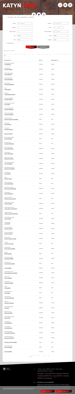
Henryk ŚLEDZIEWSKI (8, 183)
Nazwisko (14, 27)
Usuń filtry (41, 47)
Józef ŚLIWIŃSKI (7, 268)
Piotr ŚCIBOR (7, 104)
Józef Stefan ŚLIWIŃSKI (9, 263)
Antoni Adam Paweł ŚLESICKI (10, 208)
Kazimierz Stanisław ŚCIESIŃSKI (11, 119)
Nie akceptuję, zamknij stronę (63, 391)
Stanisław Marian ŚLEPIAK (10, 198)
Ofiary (18, 17)
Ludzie (15, 17)
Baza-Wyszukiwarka (23, 17)
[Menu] (70, 5)
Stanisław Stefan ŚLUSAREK (10, 342)
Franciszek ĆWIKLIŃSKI (9, 84)
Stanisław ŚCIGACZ (8, 129)
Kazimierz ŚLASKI (8, 178)
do (58, 27)
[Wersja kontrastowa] (65, 5)
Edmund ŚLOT (7, 318)
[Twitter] (39, 14)
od (53, 27)
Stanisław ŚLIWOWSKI (9, 303)
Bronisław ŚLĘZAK (8, 228)
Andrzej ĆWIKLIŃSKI (8, 79)
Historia (39, 369)
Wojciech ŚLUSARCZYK (9, 338)
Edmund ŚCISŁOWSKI (8, 148)
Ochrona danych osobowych (62, 373)
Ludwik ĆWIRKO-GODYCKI (9, 94)
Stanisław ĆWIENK (8, 69)
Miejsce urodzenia (12, 31)
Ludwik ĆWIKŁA (7, 89)
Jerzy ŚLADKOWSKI (8, 163)
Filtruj (31, 47)
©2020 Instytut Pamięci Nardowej (45, 378)
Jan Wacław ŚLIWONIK (9, 298)
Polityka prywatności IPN (50, 373)
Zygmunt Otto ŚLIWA (9, 243)
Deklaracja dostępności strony (45, 375)
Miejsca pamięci (59, 369)
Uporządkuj (50, 39)
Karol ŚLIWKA (7, 293)
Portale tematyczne (57, 375)
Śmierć (50, 35)
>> (48, 355)
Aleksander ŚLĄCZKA (8, 158)
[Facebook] (34, 14)
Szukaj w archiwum (10, 43)
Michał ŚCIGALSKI (8, 138)
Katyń (19, 6)
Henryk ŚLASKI (7, 173)
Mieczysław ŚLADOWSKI (9, 168)
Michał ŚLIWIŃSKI (8, 253)
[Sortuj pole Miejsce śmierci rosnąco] (57, 60)
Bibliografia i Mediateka (43, 371)
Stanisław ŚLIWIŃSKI (8, 258)
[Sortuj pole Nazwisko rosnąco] (10, 60)
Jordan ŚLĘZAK (7, 218)
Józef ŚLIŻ (6, 308)
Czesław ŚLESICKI (8, 203)
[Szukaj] (44, 14)
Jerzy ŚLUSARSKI (8, 351)
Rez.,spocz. (50, 23)
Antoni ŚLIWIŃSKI (8, 278)
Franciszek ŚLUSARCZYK (9, 333)
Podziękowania (66, 375)
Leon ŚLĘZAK (7, 223)
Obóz (15, 35)
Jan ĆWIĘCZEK (7, 64)
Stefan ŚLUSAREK (8, 347)
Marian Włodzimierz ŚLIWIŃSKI (10, 273)
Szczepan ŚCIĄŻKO (8, 99)
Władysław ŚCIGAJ (8, 133)
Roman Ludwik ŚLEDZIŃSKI (10, 188)
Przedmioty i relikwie (50, 369)
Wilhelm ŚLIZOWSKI (8, 313)
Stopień (14, 23)
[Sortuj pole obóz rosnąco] (41, 60)
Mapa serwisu (41, 373)
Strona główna (10, 17)
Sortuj (15, 39)
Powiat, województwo (48, 31)
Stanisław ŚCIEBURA (8, 109)
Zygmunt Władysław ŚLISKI (10, 238)
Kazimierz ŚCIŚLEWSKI (9, 143)
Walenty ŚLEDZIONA (8, 193)
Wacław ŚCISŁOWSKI (8, 153)
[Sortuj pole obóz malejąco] (42, 60)
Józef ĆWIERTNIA (8, 74)
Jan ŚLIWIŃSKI (7, 288)
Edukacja (51, 371)
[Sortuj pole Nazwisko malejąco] (11, 60)
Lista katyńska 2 (31, 17)
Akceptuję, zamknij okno (47, 391)
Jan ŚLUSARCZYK (8, 323)
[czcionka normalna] (59, 5)
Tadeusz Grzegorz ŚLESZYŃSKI (11, 213)
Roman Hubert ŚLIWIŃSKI (9, 248)
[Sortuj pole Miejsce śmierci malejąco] (58, 60)
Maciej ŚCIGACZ (7, 124)
